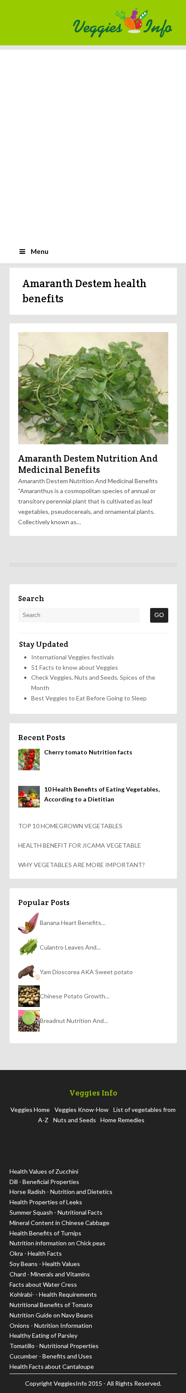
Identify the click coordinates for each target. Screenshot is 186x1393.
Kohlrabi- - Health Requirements (53, 1294)
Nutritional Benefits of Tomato (51, 1304)
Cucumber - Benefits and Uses (51, 1356)
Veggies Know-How (82, 1109)
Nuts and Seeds (74, 1120)
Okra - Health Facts (36, 1253)
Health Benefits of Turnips (45, 1233)
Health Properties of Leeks (46, 1202)
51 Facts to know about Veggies (74, 667)
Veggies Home (30, 1109)
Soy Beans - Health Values (45, 1263)
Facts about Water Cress (43, 1284)
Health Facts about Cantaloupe (52, 1366)
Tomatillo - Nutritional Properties (54, 1345)
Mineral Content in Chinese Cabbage (59, 1222)
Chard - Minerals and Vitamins (50, 1274)
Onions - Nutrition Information (51, 1325)
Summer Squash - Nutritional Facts (56, 1212)
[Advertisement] (93, 142)
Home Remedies (122, 1120)
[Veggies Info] (122, 22)
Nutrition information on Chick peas (58, 1243)
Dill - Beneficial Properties (44, 1181)
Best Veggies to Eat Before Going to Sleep (89, 698)
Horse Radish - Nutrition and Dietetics (61, 1191)
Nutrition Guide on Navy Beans (51, 1315)
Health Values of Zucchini (44, 1171)
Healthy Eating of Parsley (43, 1335)
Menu (39, 251)
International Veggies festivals (72, 657)
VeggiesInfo (71, 1383)
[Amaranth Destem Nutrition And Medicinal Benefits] (93, 388)
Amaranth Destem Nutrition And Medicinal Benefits (88, 464)
